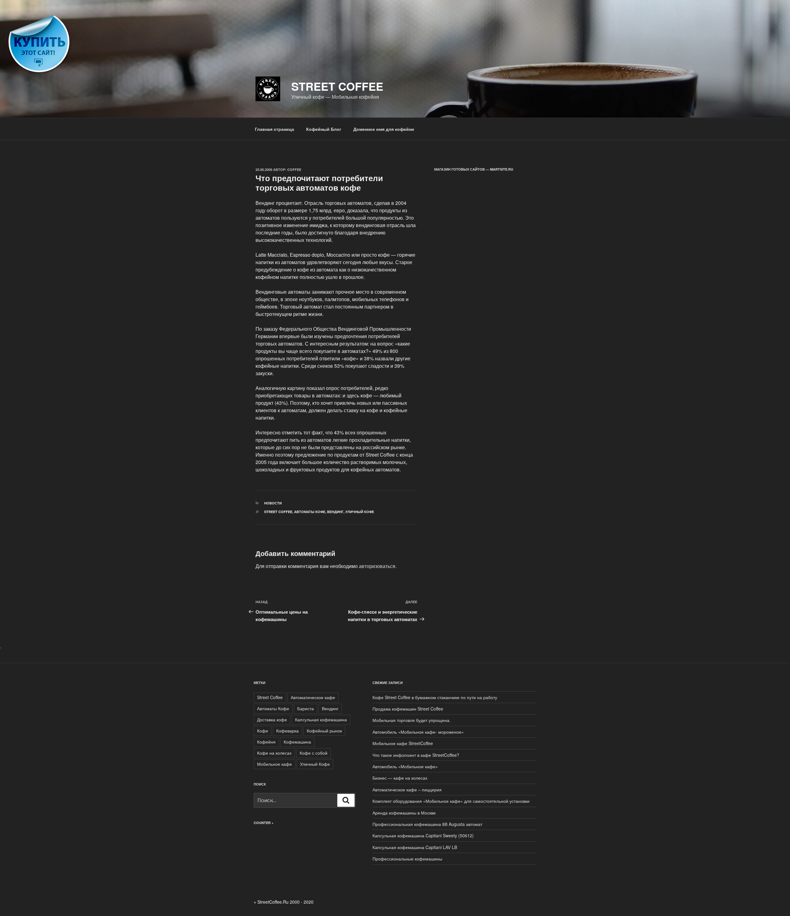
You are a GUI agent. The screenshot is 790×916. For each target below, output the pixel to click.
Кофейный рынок (324, 730)
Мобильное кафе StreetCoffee (402, 743)
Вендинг (335, 511)
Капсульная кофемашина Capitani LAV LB (414, 847)
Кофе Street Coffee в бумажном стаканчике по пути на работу (434, 697)
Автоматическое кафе (313, 697)
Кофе (262, 730)
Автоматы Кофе (309, 511)
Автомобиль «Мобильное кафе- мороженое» (418, 732)
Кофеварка (287, 730)
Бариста (305, 708)
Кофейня (266, 742)
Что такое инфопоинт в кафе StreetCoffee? (415, 755)
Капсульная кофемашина (321, 719)
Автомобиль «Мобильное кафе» (405, 766)
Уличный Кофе (359, 511)
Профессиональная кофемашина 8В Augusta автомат (427, 824)
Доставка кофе (272, 719)
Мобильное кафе (274, 764)
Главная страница (274, 129)
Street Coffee (337, 86)
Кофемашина (297, 742)
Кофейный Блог (323, 129)
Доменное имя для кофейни (383, 129)
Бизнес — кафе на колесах (399, 778)
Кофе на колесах (274, 753)
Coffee (294, 169)
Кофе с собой (313, 753)
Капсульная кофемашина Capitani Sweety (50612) (423, 835)
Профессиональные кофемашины (407, 859)
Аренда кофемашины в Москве (404, 813)
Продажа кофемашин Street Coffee (407, 709)
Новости (273, 503)
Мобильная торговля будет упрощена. (411, 720)
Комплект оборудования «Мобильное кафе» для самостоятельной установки (451, 801)
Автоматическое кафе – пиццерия (407, 789)
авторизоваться (377, 566)
